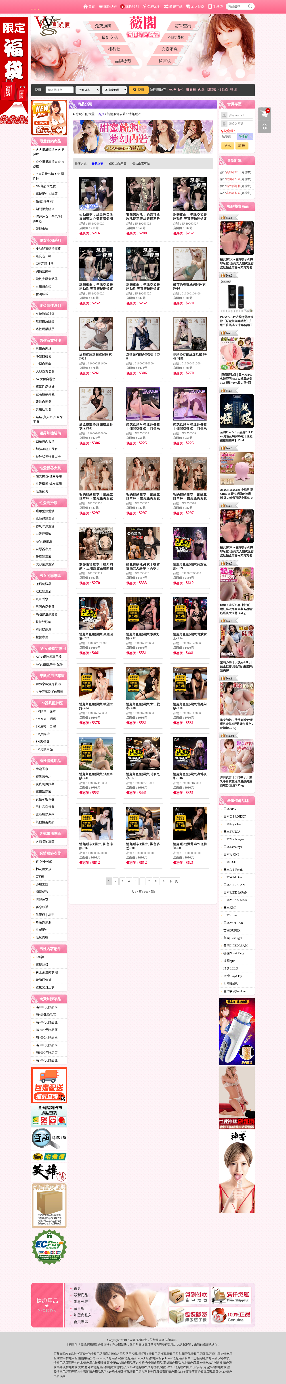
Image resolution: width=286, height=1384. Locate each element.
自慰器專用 (42, 549)
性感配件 (40, 930)
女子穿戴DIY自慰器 (48, 691)
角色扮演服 (42, 922)
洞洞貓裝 (40, 892)
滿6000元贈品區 (45, 1052)
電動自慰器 (42, 402)
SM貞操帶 (41, 734)
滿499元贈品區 (44, 1014)
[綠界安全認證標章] (49, 1247)
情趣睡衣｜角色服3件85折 (47, 219)
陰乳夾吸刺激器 (45, 279)
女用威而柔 (42, 286)
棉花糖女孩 (42, 869)
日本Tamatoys (231, 847)
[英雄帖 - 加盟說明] (49, 1173)
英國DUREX (230, 930)
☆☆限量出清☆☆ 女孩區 (49, 164)
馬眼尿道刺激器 (45, 614)
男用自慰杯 (42, 348)
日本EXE (228, 862)
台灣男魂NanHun (233, 991)
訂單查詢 (183, 26)
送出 (227, 145)
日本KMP (228, 907)
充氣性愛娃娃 (44, 386)
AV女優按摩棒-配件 (48, 664)
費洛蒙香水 (42, 776)
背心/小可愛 (42, 861)
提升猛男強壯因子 (47, 456)
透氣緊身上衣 (44, 987)
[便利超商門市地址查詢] (49, 1116)
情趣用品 (154, 1353)
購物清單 (263, 110)
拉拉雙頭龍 (42, 622)
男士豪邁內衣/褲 (46, 972)
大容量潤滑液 (44, 564)
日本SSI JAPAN (233, 885)
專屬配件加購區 (45, 194)
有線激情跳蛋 (44, 314)
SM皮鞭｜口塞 (44, 726)
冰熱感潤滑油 (44, 518)
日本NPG (228, 809)
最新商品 (110, 37)
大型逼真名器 (44, 371)
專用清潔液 (42, 791)
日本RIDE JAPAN (234, 892)
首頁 (91, 6)
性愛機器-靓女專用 (47, 484)
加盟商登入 (83, 1315)
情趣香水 (40, 769)
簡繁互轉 (176, 6)
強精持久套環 (44, 441)
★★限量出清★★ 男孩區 (49, 152)
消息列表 (81, 1302)
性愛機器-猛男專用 (47, 476)
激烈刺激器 (42, 584)
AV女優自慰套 (44, 379)
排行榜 (114, 49)
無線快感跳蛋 (44, 321)
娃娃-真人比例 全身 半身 (48, 419)
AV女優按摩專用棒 (47, 656)
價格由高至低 (141, 163)
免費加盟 (154, 6)
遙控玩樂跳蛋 (44, 329)
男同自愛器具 (44, 606)
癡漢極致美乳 (44, 394)
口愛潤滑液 (42, 534)
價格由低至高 (117, 163)
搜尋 (141, 90)
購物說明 (132, 6)
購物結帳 (110, 6)
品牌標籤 (123, 61)
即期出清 (40, 229)
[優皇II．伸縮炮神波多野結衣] (237, 1032)
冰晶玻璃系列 (44, 814)
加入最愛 (197, 6)
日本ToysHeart (232, 824)
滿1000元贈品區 (45, 1007)
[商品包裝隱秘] (49, 1206)
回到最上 (264, 126)
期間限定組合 (44, 209)
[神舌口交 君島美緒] (237, 1172)
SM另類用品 (43, 749)
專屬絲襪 (40, 964)
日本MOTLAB (232, 923)
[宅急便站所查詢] (49, 1157)
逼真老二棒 (42, 256)
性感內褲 (40, 937)
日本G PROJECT (233, 816)
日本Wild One (231, 877)
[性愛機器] (237, 1098)
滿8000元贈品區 (45, 1060)
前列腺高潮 (42, 629)
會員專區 (81, 1322)
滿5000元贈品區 (45, 1045)
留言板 (165, 61)
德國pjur (228, 961)
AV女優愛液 (42, 541)
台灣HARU (229, 983)
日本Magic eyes (232, 839)
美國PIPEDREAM (234, 945)
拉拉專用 (40, 637)
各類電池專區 (44, 841)
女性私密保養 (44, 799)
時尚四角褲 (42, 980)
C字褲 (38, 876)
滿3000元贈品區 (45, 1030)
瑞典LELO (229, 968)
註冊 (241, 145)
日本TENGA (230, 831)
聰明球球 (40, 294)
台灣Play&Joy (231, 976)
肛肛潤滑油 (42, 591)
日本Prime (229, 915)
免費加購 (103, 26)
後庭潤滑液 (42, 556)
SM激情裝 (41, 741)
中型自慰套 (42, 364)
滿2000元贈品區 (45, 1022)
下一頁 (173, 881)
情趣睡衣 (40, 899)
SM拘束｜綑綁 (44, 719)
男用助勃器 (42, 409)
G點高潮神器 (43, 263)
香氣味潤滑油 (44, 526)
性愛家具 (40, 491)
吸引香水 (40, 599)
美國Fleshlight (231, 938)
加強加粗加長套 (45, 449)
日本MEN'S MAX (234, 900)
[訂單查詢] (49, 1139)
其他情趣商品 (44, 822)
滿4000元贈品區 (45, 1037)
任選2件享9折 (44, 201)
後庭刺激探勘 (44, 784)
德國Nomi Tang (232, 953)
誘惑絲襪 (40, 907)
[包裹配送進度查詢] (49, 1085)
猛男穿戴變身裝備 (47, 684)
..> (163, 881)
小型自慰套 (42, 356)
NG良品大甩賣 (44, 186)
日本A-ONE (230, 854)
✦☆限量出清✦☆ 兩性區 (48, 176)
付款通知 (176, 37)
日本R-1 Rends (232, 869)
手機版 (218, 6)
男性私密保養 (44, 807)
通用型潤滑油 (44, 511)
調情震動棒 (42, 271)
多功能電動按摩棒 (47, 248)
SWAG (170, 1367)
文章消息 (170, 49)
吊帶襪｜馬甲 (44, 914)
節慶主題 (40, 884)
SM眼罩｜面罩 (44, 711)
